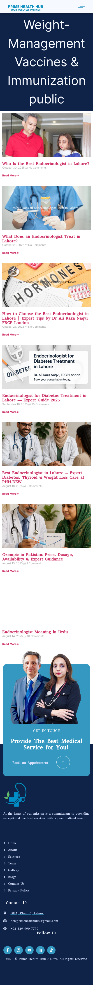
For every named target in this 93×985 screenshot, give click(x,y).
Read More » (10, 175)
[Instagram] (18, 950)
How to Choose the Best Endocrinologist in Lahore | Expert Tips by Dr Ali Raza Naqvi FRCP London (45, 318)
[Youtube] (29, 950)
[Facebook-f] (7, 950)
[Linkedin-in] (40, 950)
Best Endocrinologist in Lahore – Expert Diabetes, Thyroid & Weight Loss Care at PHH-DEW (43, 477)
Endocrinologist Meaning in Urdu (35, 632)
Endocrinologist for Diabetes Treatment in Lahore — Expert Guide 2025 (44, 398)
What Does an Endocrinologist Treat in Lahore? (41, 239)
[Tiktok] (51, 950)
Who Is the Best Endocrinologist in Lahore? (45, 163)
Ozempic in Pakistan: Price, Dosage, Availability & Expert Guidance (37, 557)
